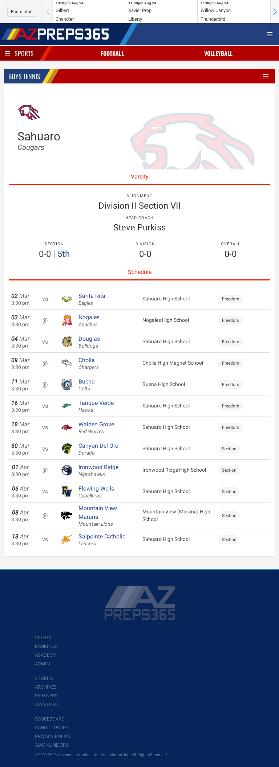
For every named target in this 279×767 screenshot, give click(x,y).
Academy (45, 655)
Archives (46, 687)
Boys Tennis (24, 76)
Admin (42, 663)
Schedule (139, 271)
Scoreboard (50, 719)
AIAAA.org (46, 704)
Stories (44, 678)
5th (63, 254)
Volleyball (218, 53)
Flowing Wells (96, 492)
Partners (46, 695)
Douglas (89, 342)
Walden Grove (96, 428)
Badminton (22, 11)
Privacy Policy (53, 736)
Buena (86, 385)
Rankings (46, 646)
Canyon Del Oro (98, 449)
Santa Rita (91, 299)
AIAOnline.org (52, 745)
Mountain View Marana (97, 516)
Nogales (89, 321)
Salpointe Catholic (101, 540)
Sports (24, 53)
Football (112, 53)
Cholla (88, 363)
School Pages (51, 727)
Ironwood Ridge (98, 470)
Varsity (140, 176)
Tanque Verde (96, 406)
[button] (274, 11)
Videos (43, 637)
